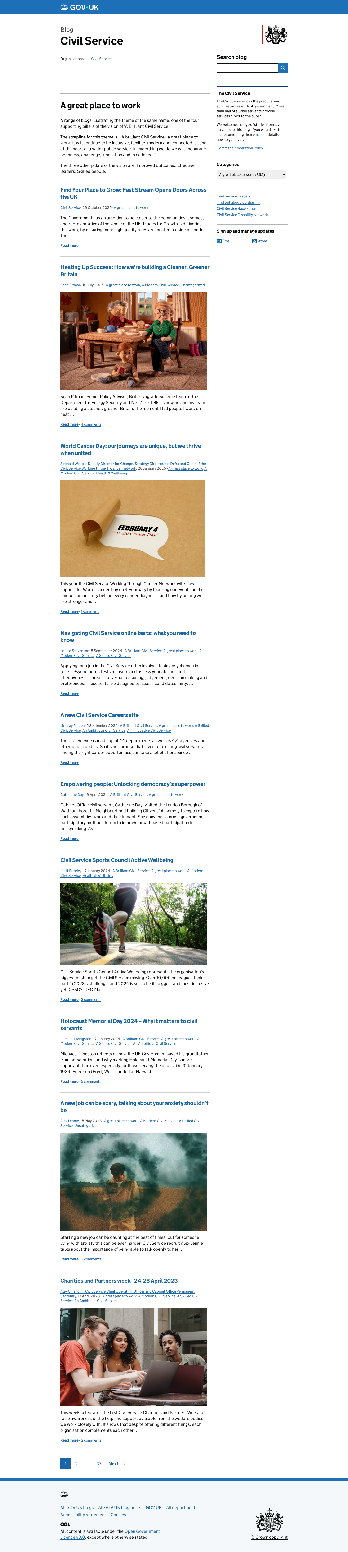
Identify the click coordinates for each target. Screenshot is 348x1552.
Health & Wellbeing (111, 473)
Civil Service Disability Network (242, 214)
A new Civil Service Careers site (99, 715)
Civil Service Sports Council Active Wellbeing (117, 860)
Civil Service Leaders (233, 196)
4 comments (91, 424)
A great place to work (131, 207)
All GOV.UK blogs (77, 1507)
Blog (66, 29)
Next (113, 1463)
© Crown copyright (269, 1537)
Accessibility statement (83, 1514)
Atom (262, 241)
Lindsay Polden (72, 725)
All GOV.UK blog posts (119, 1507)
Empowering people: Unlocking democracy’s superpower (132, 784)
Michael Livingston (75, 1039)
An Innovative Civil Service (149, 730)
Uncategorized (193, 285)
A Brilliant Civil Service (143, 650)
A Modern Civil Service (160, 285)
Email (227, 241)
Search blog (232, 57)
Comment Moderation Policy (240, 148)
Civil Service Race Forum (237, 208)
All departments (181, 1507)
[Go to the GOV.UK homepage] (79, 7)
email (257, 134)
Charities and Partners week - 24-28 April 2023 (119, 1280)
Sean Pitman (70, 285)
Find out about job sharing (238, 202)
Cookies (118, 1514)
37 (98, 1463)
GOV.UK (154, 1507)
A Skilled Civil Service (113, 655)
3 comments (91, 999)
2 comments (91, 1259)
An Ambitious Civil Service (103, 730)
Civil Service (91, 41)
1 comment (90, 611)
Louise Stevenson (74, 650)
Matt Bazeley (70, 870)
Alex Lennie (69, 1121)
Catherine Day (72, 794)
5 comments (91, 1081)
